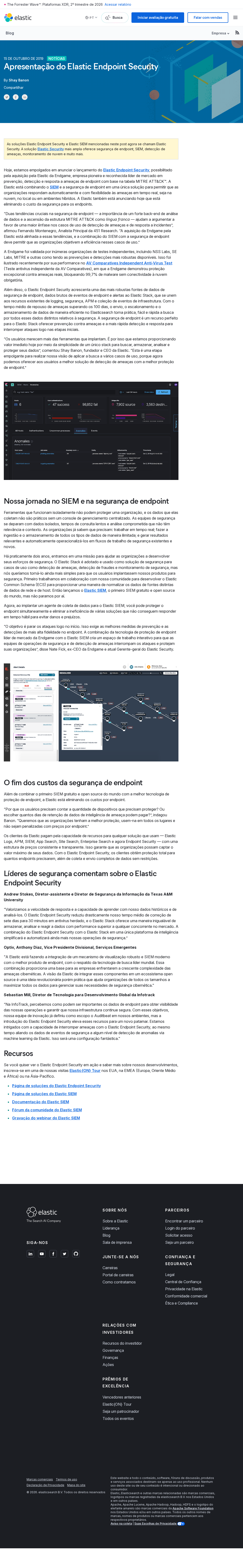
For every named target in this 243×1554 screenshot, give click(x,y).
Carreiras (110, 1267)
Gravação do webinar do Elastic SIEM (46, 1118)
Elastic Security (50, 149)
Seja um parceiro (179, 1242)
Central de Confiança (183, 1281)
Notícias (56, 58)
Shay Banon (19, 80)
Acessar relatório (118, 4)
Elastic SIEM (95, 590)
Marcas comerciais (40, 1479)
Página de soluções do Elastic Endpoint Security (56, 1085)
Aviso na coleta (121, 1523)
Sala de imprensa (117, 1242)
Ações (108, 1364)
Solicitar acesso (178, 1235)
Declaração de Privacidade (45, 1485)
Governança (113, 1350)
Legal (169, 1274)
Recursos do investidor (122, 1343)
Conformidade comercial (186, 1296)
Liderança (111, 1228)
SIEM (54, 187)
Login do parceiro (180, 1228)
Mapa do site (76, 1485)
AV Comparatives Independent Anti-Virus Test (129, 263)
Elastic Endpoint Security (126, 170)
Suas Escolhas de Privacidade (155, 1523)
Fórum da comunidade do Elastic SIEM (47, 1110)
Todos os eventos (118, 1418)
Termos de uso (66, 1479)
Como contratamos (119, 1282)
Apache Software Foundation (193, 1508)
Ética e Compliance (181, 1303)
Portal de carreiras (118, 1274)
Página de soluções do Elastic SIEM (44, 1093)
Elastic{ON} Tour (85, 1070)
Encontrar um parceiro (184, 1221)
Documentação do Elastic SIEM (40, 1101)
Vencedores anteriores (122, 1397)
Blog (10, 33)
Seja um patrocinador (121, 1411)
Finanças (110, 1357)
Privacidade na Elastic (184, 1288)
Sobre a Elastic (115, 1221)
